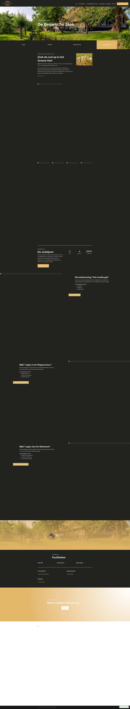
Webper (54, 707)
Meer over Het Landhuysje (74, 294)
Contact (65, 608)
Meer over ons (41, 75)
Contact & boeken (123, 3)
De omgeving (102, 3)
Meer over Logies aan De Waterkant (20, 464)
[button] (124, 707)
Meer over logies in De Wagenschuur (21, 382)
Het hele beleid (70, 574)
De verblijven (82, 3)
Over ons (114, 3)
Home (76, 3)
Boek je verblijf (106, 44)
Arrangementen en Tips (92, 3)
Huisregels (108, 3)
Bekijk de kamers (43, 265)
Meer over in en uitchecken (43, 574)
